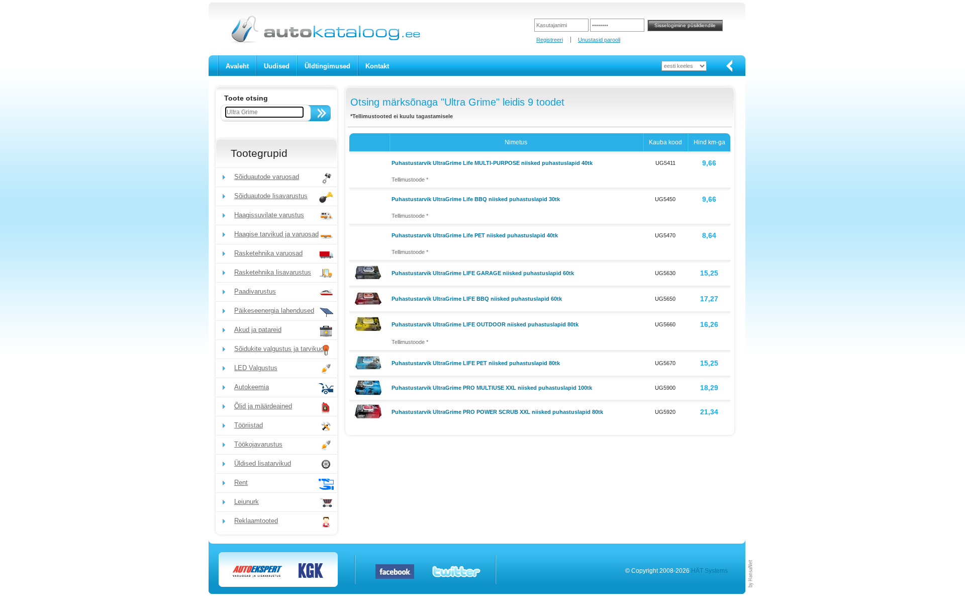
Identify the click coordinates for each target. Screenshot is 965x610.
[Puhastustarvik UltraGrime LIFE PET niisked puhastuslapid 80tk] (369, 362)
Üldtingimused (327, 66)
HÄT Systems (709, 570)
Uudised (277, 66)
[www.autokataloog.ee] (325, 41)
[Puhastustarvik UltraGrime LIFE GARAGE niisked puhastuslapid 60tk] (369, 272)
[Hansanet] (750, 592)
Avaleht (237, 66)
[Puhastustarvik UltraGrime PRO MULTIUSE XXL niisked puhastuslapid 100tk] (369, 387)
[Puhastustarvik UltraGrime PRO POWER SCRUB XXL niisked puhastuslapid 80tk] (369, 411)
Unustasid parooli (599, 40)
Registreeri (549, 40)
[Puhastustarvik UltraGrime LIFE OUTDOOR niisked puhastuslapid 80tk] (369, 323)
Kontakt (377, 66)
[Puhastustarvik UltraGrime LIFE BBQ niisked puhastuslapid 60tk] (369, 298)
